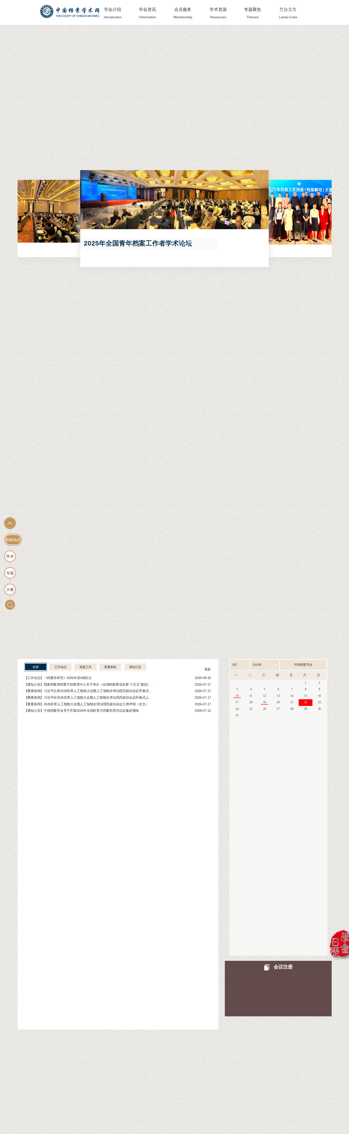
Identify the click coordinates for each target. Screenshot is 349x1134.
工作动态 (60, 667)
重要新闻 (110, 667)
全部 (36, 667)
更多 (207, 669)
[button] (32, 220)
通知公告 (135, 667)
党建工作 (85, 667)
